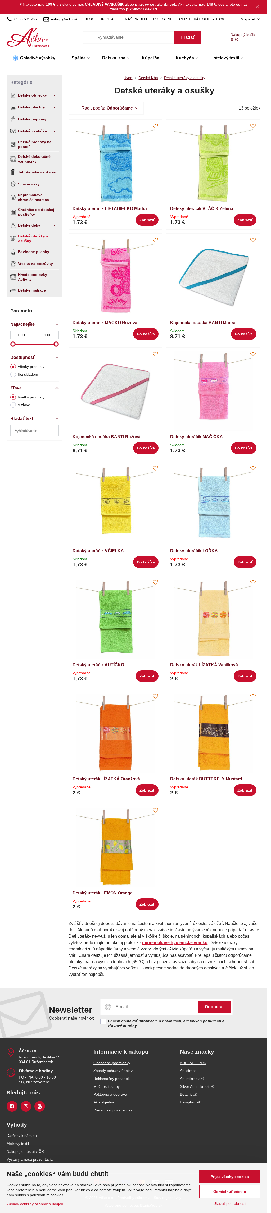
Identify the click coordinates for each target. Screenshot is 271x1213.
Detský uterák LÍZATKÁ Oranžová (106, 779)
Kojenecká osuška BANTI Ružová (107, 436)
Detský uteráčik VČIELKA (98, 551)
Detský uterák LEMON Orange (103, 893)
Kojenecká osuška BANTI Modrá (203, 322)
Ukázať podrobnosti (229, 1203)
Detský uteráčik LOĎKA (194, 551)
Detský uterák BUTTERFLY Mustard (206, 779)
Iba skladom (28, 374)
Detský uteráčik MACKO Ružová (105, 322)
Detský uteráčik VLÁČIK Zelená (201, 208)
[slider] (13, 344)
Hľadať (187, 37)
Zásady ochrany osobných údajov (35, 1204)
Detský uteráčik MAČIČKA (196, 436)
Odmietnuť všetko (229, 1191)
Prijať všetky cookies (230, 1177)
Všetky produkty (31, 366)
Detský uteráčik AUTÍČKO (98, 665)
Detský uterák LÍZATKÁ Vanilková (204, 665)
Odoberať (214, 1007)
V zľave (24, 405)
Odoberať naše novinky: (71, 1018)
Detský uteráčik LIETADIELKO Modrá (110, 208)
